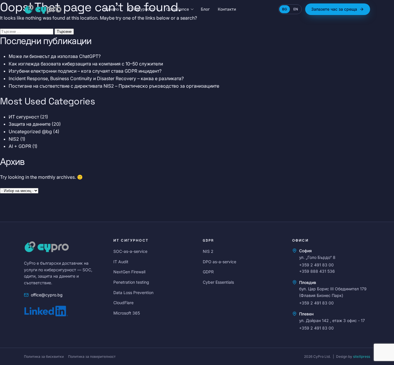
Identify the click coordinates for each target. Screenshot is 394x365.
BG (284, 9)
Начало (111, 9)
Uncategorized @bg (30, 131)
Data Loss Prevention (133, 292)
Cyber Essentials (218, 282)
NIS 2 (208, 251)
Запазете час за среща (334, 9)
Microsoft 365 (126, 313)
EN (295, 9)
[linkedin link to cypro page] (46, 310)
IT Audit (120, 261)
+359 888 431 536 (317, 271)
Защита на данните (29, 124)
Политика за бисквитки (44, 356)
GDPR (208, 271)
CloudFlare (123, 302)
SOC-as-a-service (130, 251)
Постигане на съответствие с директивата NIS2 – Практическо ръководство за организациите (114, 86)
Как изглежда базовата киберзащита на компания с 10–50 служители (86, 64)
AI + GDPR (20, 146)
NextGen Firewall (129, 271)
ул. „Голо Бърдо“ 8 (317, 257)
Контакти (227, 9)
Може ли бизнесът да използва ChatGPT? (55, 56)
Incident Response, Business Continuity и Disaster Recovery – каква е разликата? (96, 78)
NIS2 (14, 139)
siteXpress (361, 356)
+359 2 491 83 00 (316, 264)
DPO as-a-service (219, 261)
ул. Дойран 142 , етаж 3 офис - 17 (332, 320)
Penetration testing (131, 282)
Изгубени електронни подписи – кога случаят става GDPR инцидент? (85, 71)
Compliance (177, 9)
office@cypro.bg (47, 294)
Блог (205, 9)
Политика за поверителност (92, 356)
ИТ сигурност (140, 9)
